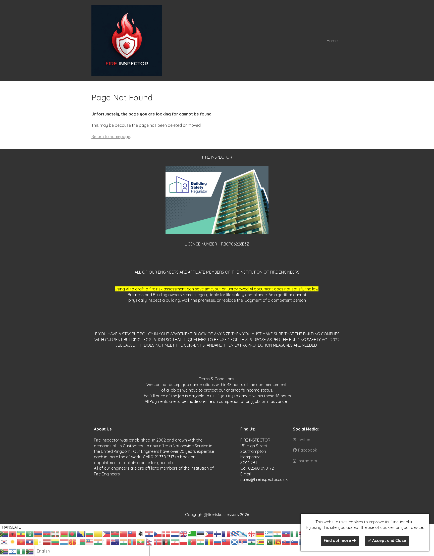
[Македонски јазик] (72, 541)
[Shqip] (13, 533)
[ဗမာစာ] (141, 541)
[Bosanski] (81, 533)
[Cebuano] (106, 533)
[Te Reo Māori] (115, 541)
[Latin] (38, 541)
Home (332, 40)
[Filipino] (209, 533)
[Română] (209, 541)
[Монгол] (132, 541)
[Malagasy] (81, 541)
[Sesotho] (252, 541)
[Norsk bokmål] (158, 541)
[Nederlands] (175, 533)
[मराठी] (124, 541)
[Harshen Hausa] (294, 533)
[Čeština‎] (158, 533)
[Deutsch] (260, 533)
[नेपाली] (149, 541)
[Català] (98, 533)
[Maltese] (106, 541)
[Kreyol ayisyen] (286, 533)
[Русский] (217, 541)
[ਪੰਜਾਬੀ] (200, 541)
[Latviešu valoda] (47, 541)
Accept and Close (388, 540)
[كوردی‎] (13, 541)
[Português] (192, 541)
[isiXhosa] (4, 550)
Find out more (338, 540)
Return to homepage (110, 136)
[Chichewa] (115, 533)
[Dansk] (166, 533)
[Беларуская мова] (64, 533)
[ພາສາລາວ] (30, 541)
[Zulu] (30, 550)
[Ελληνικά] (269, 533)
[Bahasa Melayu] (89, 541)
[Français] (226, 533)
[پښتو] (166, 541)
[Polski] (183, 541)
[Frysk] (235, 533)
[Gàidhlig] (235, 541)
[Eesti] (200, 533)
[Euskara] (55, 533)
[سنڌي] (269, 541)
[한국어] (4, 541)
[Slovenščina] (294, 541)
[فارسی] (175, 541)
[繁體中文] (132, 533)
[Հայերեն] (38, 533)
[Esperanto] (192, 533)
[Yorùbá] (21, 550)
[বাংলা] (72, 533)
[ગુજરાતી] (277, 533)
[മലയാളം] (98, 541)
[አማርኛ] (21, 533)
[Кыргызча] (21, 541)
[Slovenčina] (286, 541)
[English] (183, 533)
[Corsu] (141, 533)
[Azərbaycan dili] (47, 533)
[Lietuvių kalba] (55, 541)
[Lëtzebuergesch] (64, 541)
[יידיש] (13, 550)
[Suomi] (217, 533)
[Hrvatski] (149, 533)
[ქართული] (252, 533)
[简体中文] (124, 533)
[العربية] (30, 533)
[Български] (89, 533)
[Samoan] (226, 541)
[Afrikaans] (4, 533)
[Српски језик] (243, 541)
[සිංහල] (277, 541)
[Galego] (243, 533)
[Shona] (260, 541)
